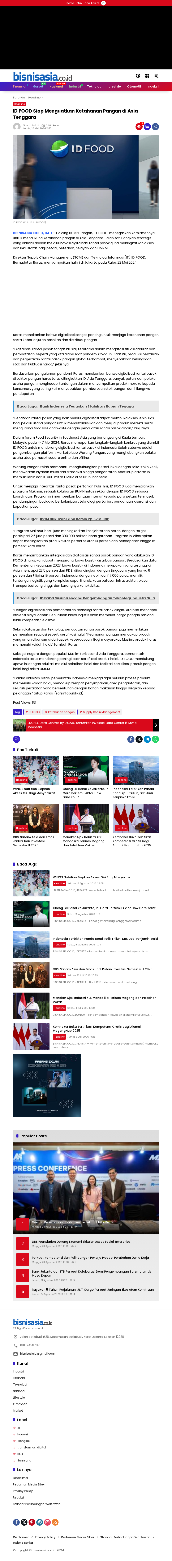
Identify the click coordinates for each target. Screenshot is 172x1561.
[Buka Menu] (147, 75)
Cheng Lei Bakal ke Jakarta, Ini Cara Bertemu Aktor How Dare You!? (86, 793)
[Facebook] (130, 739)
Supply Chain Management (101, 712)
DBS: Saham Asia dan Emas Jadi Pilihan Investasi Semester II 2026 (33, 841)
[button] (138, 75)
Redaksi (18, 1497)
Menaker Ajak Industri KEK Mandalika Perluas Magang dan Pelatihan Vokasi (83, 841)
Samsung (24, 1460)
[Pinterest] (32, 1522)
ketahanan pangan (61, 712)
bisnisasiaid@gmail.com (37, 1353)
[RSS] (55, 1522)
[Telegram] (147, 739)
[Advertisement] (86, 298)
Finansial (19, 1378)
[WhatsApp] (155, 739)
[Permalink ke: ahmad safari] (18, 126)
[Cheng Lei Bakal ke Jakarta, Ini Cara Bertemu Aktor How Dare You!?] (86, 770)
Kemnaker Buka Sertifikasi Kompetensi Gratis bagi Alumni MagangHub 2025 (132, 841)
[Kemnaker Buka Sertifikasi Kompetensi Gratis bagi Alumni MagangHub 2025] (136, 818)
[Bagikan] (155, 126)
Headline (19, 104)
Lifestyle (19, 1397)
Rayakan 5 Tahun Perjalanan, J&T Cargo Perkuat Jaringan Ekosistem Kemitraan (93, 1290)
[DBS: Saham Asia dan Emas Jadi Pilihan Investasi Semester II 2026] (36, 818)
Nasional (19, 1391)
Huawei (22, 1434)
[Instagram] (47, 1522)
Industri (18, 1371)
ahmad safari (31, 125)
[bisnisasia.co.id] (42, 75)
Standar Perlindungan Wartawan (36, 1504)
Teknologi (20, 1384)
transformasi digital (31, 1447)
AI (18, 1428)
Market (18, 1410)
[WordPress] (39, 1522)
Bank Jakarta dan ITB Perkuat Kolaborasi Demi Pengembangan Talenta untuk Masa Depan (91, 1274)
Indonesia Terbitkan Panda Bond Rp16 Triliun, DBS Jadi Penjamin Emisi (133, 793)
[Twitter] (139, 739)
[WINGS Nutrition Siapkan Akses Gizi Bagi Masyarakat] (36, 770)
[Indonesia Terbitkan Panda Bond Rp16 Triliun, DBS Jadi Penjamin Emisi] (136, 770)
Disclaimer (20, 1478)
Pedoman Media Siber (29, 1484)
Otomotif (20, 1404)
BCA (20, 1454)
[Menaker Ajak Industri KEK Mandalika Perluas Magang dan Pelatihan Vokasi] (86, 818)
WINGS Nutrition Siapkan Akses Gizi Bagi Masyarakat (34, 791)
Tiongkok (23, 1441)
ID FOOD (34, 712)
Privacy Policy (23, 1491)
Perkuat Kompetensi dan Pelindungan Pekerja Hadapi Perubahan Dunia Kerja (90, 1258)
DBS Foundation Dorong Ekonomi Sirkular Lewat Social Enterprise (81, 1242)
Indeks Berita (23, 1543)
